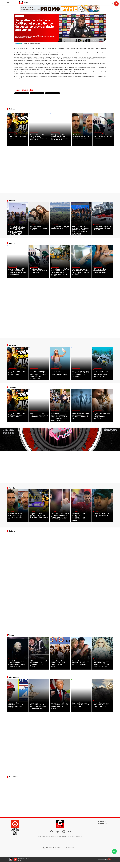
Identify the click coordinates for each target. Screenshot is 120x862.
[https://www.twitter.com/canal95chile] (57, 832)
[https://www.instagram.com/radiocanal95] (63, 832)
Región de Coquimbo (55, 224)
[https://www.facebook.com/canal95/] (51, 831)
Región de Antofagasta (97, 224)
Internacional (12, 700)
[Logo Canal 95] (21, 2)
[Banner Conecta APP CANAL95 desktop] (60, 9)
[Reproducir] (116, 3)
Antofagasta (76, 224)
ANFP (22, 93)
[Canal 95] (8, 2)
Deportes (20, 16)
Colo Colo (52, 93)
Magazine (12, 224)
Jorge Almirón (37, 93)
